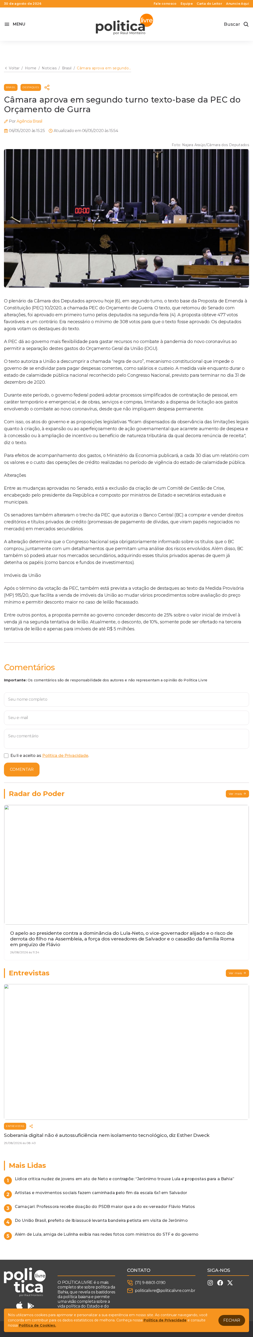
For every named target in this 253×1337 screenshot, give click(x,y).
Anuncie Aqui (237, 3)
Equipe (187, 3)
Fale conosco (165, 3)
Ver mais (235, 794)
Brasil (11, 87)
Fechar (231, 1320)
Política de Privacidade (65, 755)
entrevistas (15, 1126)
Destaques (30, 87)
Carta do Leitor (209, 3)
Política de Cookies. (37, 1325)
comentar (22, 769)
